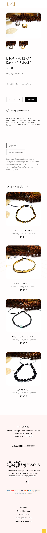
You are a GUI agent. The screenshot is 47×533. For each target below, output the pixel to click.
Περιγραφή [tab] (12, 145)
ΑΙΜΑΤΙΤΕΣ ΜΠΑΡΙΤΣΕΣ (23, 284)
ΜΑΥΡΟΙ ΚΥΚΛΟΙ (23, 390)
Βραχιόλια (23, 233)
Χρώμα (10, 84)
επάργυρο (10, 124)
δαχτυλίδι (31, 122)
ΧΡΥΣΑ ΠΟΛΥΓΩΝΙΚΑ (23, 230)
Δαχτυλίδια (28, 120)
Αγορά (31, 99)
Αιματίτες (32, 233)
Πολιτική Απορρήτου (23, 521)
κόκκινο (17, 124)
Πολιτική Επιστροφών (23, 518)
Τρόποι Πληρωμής (24, 511)
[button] (37, 15)
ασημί (24, 122)
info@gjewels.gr (26, 433)
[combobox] (25, 84)
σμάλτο (25, 124)
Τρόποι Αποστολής (23, 514)
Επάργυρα (36, 120)
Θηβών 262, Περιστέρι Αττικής (28, 431)
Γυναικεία (19, 120)
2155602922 (28, 436)
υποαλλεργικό (34, 124)
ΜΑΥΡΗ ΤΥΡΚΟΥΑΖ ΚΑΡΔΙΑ (23, 337)
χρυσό (8, 126)
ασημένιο (17, 122)
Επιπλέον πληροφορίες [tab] (16, 152)
